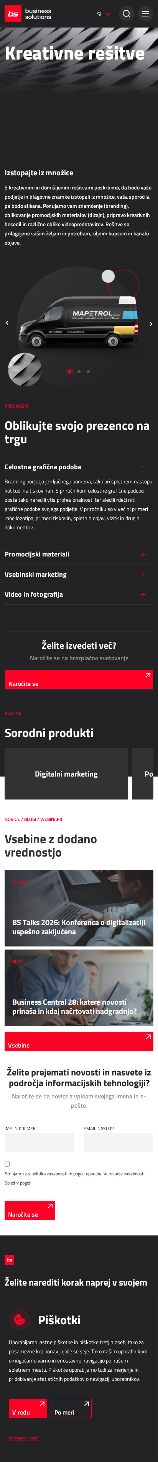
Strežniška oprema (23, 817)
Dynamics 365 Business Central (36, 79)
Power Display (19, 333)
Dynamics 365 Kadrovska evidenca (38, 712)
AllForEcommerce (21, 153)
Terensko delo (24, 482)
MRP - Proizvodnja (29, 293)
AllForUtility (16, 564)
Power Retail (17, 101)
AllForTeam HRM (20, 690)
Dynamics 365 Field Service (32, 522)
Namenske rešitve (29, 598)
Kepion (11, 396)
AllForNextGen (18, 164)
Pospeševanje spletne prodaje (33, 185)
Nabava (14, 366)
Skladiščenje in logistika (38, 430)
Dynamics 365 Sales (25, 90)
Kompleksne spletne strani (30, 259)
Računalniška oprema (25, 806)
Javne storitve (24, 545)
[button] (145, 13)
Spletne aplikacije (29, 208)
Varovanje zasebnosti (124, 1173)
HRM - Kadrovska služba (37, 661)
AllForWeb (15, 174)
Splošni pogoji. (19, 1183)
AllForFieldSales (20, 512)
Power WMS (17, 459)
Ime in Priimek (20, 1128)
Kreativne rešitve (21, 37)
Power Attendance (22, 754)
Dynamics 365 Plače (24, 701)
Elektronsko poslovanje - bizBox (35, 111)
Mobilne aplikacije (22, 627)
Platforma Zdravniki (24, 638)
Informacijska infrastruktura (46, 776)
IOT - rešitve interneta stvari (44, 735)
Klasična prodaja (27, 60)
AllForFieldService (22, 501)
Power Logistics (20, 448)
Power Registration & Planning (34, 680)
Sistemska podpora (23, 838)
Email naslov (99, 1128)
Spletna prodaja (26, 134)
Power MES (16, 322)
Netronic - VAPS (20, 344)
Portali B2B (15, 248)
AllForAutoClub (19, 617)
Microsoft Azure (20, 795)
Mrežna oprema (20, 827)
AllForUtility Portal (22, 575)
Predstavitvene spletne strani (33, 270)
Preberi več (24, 1438)
